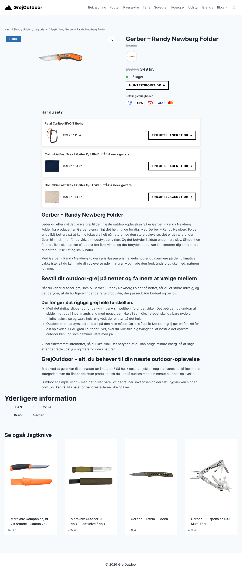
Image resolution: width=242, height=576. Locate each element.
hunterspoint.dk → (147, 85)
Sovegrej (160, 7)
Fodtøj (114, 7)
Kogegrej (178, 7)
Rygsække (131, 7)
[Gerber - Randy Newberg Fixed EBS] (131, 56)
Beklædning (97, 7)
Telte (146, 7)
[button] (111, 39)
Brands (207, 7)
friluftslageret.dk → (172, 135)
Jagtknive (131, 45)
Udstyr (193, 7)
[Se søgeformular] (234, 7)
